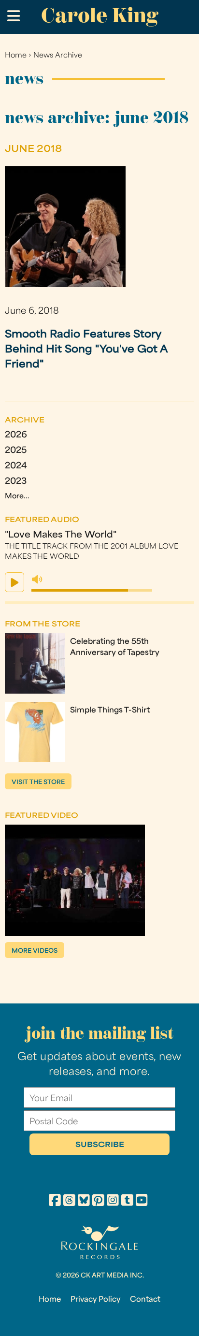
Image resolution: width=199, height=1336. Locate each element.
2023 (16, 482)
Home (16, 55)
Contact (145, 1300)
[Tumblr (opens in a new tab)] (127, 1201)
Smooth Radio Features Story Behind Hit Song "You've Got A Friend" (86, 349)
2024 (16, 466)
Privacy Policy (95, 1300)
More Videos (34, 951)
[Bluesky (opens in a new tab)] (84, 1201)
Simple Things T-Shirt (110, 710)
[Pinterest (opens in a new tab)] (98, 1201)
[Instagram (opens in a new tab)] (113, 1201)
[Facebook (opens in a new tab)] (55, 1201)
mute (37, 579)
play (14, 582)
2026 (16, 435)
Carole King (99, 15)
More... (17, 496)
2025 (16, 451)
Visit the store (38, 782)
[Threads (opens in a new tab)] (69, 1201)
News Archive (57, 55)
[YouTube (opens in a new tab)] (142, 1201)
